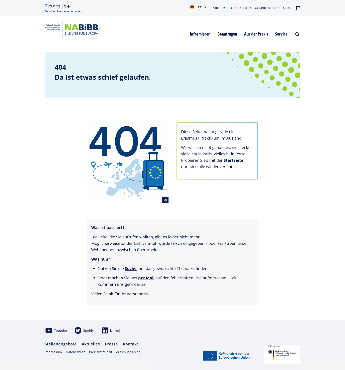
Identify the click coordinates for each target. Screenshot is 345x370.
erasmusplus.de (128, 352)
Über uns (219, 8)
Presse (111, 344)
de (200, 7)
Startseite (233, 160)
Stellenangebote (61, 344)
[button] (297, 7)
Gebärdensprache (267, 8)
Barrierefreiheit (100, 352)
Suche (287, 8)
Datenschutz (75, 352)
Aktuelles (91, 344)
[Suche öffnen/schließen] (297, 33)
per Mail (146, 278)
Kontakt (130, 344)
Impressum (53, 352)
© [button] (166, 200)
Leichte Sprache (240, 8)
